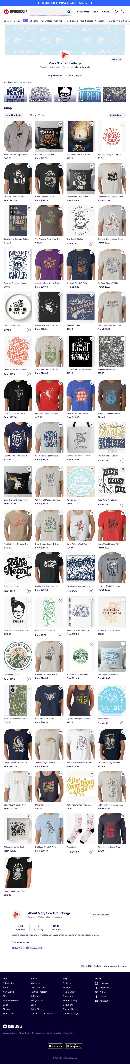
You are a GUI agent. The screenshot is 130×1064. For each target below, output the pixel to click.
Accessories (101, 21)
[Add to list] (29, 124)
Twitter (103, 992)
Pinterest (104, 1001)
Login (5, 1005)
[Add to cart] (91, 244)
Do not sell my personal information (46, 1033)
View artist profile (82, 67)
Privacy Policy (24, 1033)
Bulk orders (8, 1013)
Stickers (34, 21)
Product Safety (70, 1000)
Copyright (68, 1005)
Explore (7, 21)
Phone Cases (46, 21)
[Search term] (68, 11)
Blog (5, 996)
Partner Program (39, 992)
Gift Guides (8, 983)
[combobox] (51, 11)
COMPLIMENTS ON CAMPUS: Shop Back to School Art (65, 3)
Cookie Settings (70, 1013)
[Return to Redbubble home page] (15, 11)
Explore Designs (74, 75)
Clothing (20, 21)
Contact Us (68, 1009)
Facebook (104, 987)
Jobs (33, 1005)
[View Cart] (123, 12)
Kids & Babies (86, 21)
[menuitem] (7, 20)
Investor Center (38, 987)
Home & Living (71, 21)
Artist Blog (36, 1009)
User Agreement (10, 1033)
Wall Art (58, 21)
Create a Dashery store (42, 1013)
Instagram (104, 983)
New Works (8, 992)
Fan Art (6, 987)
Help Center (69, 992)
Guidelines (68, 996)
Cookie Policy (69, 1033)
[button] (65, 3)
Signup (6, 1009)
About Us (35, 983)
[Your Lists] (116, 12)
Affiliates (35, 996)
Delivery (67, 983)
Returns (66, 987)
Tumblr (103, 996)
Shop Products (54, 75)
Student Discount (11, 1000)
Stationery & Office (118, 21)
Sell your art (37, 1000)
